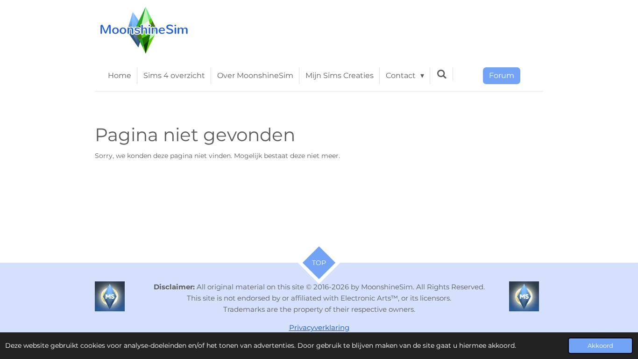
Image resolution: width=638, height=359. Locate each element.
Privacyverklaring (319, 327)
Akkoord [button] (600, 345)
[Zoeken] (441, 74)
